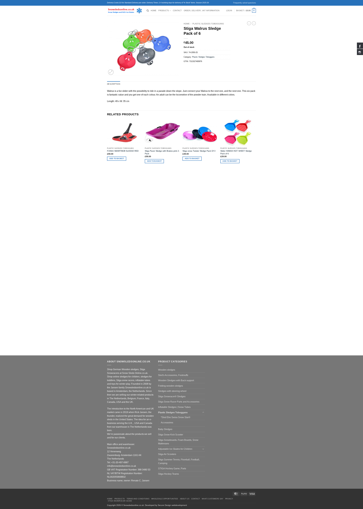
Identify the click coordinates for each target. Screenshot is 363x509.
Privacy (229, 499)
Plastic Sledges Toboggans (208, 24)
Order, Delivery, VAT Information (201, 11)
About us (184, 499)
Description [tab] (113, 84)
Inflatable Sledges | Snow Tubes (174, 407)
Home (153, 11)
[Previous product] (254, 23)
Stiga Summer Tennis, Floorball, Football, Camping (179, 461)
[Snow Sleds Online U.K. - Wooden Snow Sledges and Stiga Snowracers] (124, 10)
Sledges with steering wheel (172, 391)
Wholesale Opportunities (164, 499)
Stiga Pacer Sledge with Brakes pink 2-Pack (162, 152)
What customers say (212, 499)
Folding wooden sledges (170, 386)
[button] (229, 10)
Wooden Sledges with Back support (176, 380)
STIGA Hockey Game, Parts (172, 468)
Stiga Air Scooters (167, 454)
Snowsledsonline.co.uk (133, 505)
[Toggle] (203, 412)
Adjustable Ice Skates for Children (175, 449)
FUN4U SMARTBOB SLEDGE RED (123, 151)
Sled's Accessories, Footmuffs (173, 375)
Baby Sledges (165, 429)
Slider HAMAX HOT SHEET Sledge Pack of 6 (236, 152)
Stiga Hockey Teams (168, 474)
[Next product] (249, 23)
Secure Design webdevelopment (172, 505)
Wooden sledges (166, 370)
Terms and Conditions (138, 499)
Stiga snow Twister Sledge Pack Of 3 (198, 151)
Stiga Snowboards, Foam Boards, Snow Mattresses (178, 442)
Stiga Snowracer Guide (120, 501)
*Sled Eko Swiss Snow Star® (175, 417)
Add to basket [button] (116, 158)
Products (163, 11)
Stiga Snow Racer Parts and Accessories (178, 402)
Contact (177, 11)
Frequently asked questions (244, 3)
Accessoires (167, 422)
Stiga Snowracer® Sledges (171, 396)
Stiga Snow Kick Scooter (170, 434)
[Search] (148, 10)
